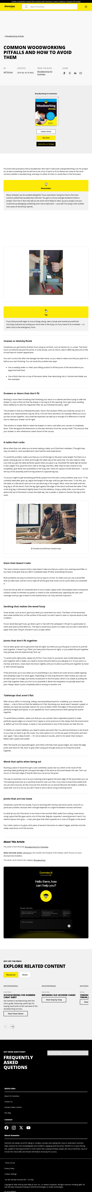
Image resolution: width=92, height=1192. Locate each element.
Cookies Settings (10, 1174)
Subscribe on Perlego (46, 144)
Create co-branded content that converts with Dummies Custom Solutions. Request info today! (46, 1)
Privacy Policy (9, 1168)
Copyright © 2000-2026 (12, 1184)
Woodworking (39, 860)
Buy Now (46, 138)
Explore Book (46, 131)
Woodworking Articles (14, 36)
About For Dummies (11, 1096)
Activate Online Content (13, 1107)
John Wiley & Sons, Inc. (32, 1184)
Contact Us (8, 1102)
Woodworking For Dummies (45, 73)
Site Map (7, 1113)
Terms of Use (9, 1163)
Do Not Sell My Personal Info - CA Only (18, 1180)
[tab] (11, 975)
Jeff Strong (8, 72)
